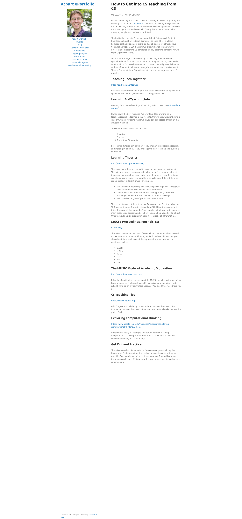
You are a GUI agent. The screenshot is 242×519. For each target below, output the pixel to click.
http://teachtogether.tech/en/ (125, 84)
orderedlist (93, 515)
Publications (79, 56)
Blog (80, 44)
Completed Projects (80, 47)
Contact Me (79, 50)
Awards (79, 41)
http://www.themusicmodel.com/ (126, 274)
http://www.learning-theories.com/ (127, 163)
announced (139, 23)
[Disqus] (146, 404)
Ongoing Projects (80, 53)
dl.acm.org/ (116, 227)
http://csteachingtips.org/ (123, 300)
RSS (62, 517)
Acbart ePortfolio (77, 4)
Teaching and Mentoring (79, 65)
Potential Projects (80, 62)
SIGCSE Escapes (79, 59)
